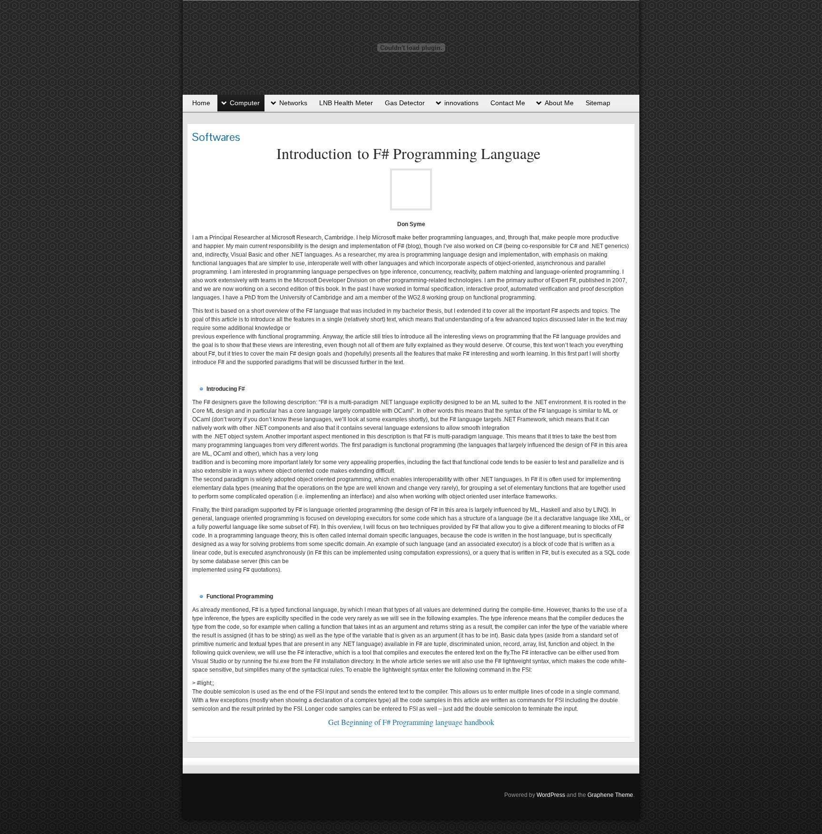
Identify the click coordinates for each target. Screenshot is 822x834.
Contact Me (507, 103)
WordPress (551, 795)
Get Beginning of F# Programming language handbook (411, 722)
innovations (461, 103)
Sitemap (598, 103)
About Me (559, 103)
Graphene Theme (610, 795)
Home (201, 103)
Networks (293, 103)
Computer (245, 103)
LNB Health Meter (346, 103)
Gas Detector (405, 103)
